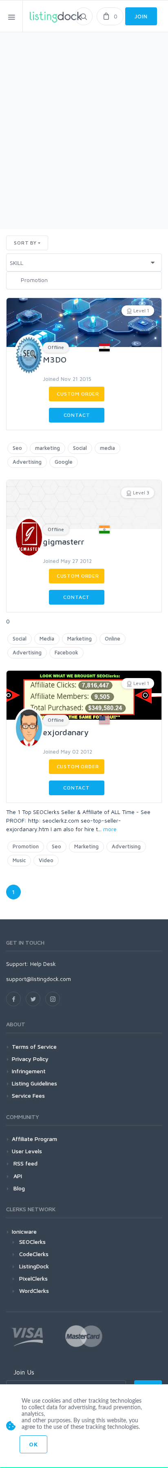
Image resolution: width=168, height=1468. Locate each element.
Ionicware (24, 1231)
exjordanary (65, 732)
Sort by (25, 243)
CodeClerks (34, 1253)
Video (46, 860)
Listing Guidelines (34, 1083)
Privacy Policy (30, 1058)
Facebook (66, 652)
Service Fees (28, 1095)
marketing (47, 448)
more (110, 828)
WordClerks (34, 1290)
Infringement (29, 1071)
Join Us (23, 1372)
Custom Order (78, 394)
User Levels (27, 1151)
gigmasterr (63, 541)
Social (80, 448)
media (107, 448)
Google (64, 461)
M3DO (54, 359)
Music (19, 860)
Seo (17, 448)
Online (112, 638)
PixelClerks (33, 1278)
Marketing (79, 638)
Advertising (27, 461)
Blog (18, 1188)
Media (47, 638)
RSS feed (25, 1163)
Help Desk (43, 963)
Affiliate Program (34, 1138)
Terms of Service (34, 1046)
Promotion (26, 846)
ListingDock (34, 1266)
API (17, 1175)
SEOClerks (32, 1241)
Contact (77, 415)
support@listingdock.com (38, 978)
